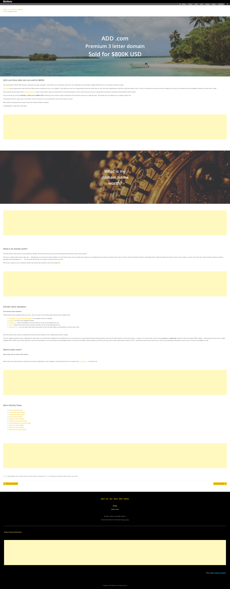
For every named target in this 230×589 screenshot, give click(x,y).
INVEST (116, 498)
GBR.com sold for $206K (16, 427)
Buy (196, 4)
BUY (107, 498)
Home (184, 4)
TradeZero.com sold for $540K (18, 421)
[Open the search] (227, 4)
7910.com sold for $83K (10, 483)
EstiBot (11, 320)
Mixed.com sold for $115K (17, 414)
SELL (111, 498)
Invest (207, 4)
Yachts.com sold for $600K (17, 412)
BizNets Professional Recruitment (13, 532)
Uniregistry (12, 322)
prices (73, 476)
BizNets (115, 505)
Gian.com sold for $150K (16, 418)
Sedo (10, 325)
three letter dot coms (30, 92)
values (76, 476)
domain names (59, 476)
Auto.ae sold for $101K (16, 416)
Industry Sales (23, 476)
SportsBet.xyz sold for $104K (17, 429)
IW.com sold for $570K (16, 410)
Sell (201, 4)
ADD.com (6, 88)
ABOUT (103, 498)
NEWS (121, 498)
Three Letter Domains (31, 476)
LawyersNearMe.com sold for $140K (20, 423)
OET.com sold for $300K (16, 425)
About (190, 4)
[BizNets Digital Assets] (7, 1)
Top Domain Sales (41, 476)
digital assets (53, 476)
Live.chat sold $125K (220, 483)
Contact (220, 4)
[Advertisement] (57, 127)
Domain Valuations (11, 476)
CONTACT (126, 498)
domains (65, 476)
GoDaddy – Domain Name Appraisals (20, 318)
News (214, 4)
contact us (83, 361)
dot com (17, 476)
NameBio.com (13, 327)
